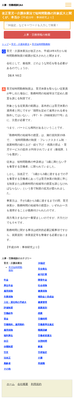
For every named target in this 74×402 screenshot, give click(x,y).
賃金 (6, 318)
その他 (7, 369)
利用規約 (36, 384)
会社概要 (22, 384)
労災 (6, 352)
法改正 (7, 357)
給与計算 (42, 274)
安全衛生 (42, 268)
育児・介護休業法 (20, 44)
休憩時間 (42, 341)
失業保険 (8, 296)
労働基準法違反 (46, 324)
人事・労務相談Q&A (12, 5)
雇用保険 (8, 291)
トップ (5, 44)
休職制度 (8, 346)
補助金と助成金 (46, 296)
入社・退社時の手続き (15, 302)
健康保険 (42, 291)
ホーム (11, 384)
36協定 (41, 263)
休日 (6, 341)
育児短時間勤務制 (41, 44)
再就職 (41, 363)
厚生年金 (8, 285)
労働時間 (42, 318)
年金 (6, 280)
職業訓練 (42, 330)
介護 (40, 357)
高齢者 (7, 363)
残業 (40, 313)
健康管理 (42, 302)
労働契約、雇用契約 (14, 324)
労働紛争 (8, 313)
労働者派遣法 (45, 335)
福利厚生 (8, 335)
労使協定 (42, 352)
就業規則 (42, 307)
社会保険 (42, 285)
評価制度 (8, 307)
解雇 (40, 346)
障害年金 (42, 280)
